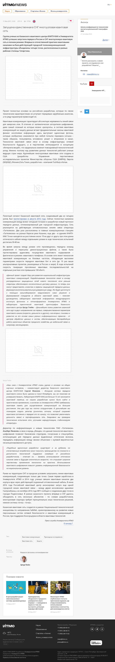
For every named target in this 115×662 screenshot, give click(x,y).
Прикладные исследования (53, 537)
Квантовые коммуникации (31, 537)
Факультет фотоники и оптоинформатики (34, 552)
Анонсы (84, 22)
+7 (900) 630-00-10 (63, 628)
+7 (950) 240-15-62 (63, 634)
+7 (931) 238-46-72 (63, 631)
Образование (20, 11)
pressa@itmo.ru (63, 642)
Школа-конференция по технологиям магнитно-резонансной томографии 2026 (94, 29)
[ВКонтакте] (70, 20)
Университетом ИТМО (32, 652)
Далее (105, 40)
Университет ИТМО (99, 91)
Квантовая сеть (27, 541)
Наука (7, 11)
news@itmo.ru (93, 74)
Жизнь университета (59, 11)
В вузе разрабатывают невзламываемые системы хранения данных (16, 599)
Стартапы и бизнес (38, 11)
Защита (39, 541)
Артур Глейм (25, 565)
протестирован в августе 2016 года (29, 219)
